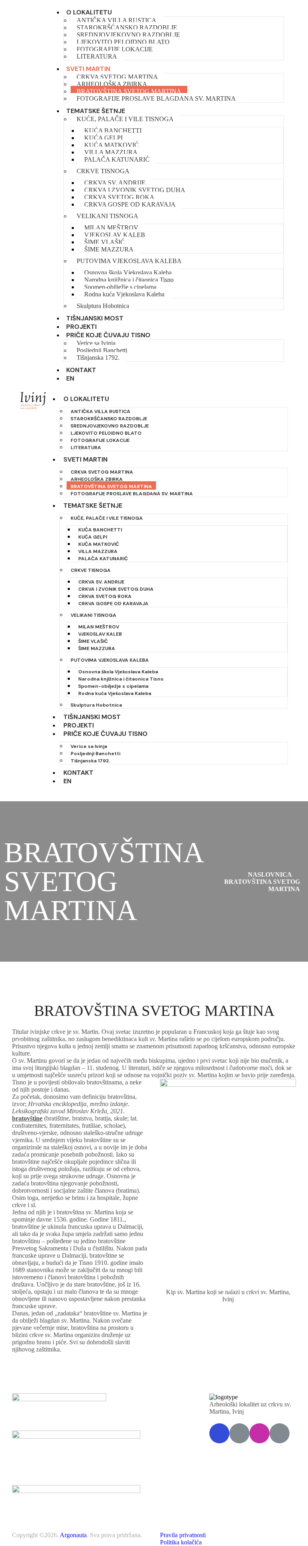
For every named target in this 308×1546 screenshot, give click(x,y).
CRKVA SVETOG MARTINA (117, 76)
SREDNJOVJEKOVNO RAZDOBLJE (128, 34)
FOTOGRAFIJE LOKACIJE (115, 49)
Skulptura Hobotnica (103, 305)
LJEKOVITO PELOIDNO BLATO (123, 41)
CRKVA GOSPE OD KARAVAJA (130, 204)
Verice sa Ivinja (96, 343)
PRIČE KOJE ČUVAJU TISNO (108, 335)
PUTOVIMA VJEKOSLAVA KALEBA (129, 260)
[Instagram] (259, 1433)
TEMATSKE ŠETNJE (95, 111)
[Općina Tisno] (239, 1433)
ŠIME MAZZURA (109, 249)
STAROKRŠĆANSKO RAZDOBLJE (127, 27)
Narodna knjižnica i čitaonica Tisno (129, 279)
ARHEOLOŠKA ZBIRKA (112, 84)
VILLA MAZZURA (111, 152)
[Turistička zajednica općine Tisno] (280, 1433)
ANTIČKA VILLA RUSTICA (116, 20)
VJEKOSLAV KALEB (114, 234)
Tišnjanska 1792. (98, 357)
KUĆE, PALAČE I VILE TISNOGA (125, 118)
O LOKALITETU (89, 12)
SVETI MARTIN (88, 69)
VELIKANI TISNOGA (107, 216)
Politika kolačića (181, 1542)
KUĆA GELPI (103, 137)
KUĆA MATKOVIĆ (111, 145)
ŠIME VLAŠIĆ (104, 242)
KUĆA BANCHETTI (113, 130)
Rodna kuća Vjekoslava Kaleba (124, 294)
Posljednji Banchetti (102, 350)
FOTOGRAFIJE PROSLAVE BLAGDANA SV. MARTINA (156, 98)
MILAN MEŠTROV (111, 227)
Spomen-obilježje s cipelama (120, 287)
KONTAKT (81, 370)
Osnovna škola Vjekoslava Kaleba (128, 272)
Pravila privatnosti (183, 1535)
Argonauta (73, 1535)
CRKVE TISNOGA (103, 171)
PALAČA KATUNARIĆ (117, 159)
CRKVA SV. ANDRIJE (115, 182)
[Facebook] (219, 1433)
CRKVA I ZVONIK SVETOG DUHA (134, 189)
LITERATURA (97, 56)
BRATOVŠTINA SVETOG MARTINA (129, 91)
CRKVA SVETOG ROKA (119, 197)
